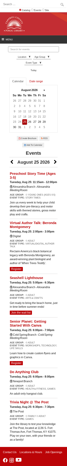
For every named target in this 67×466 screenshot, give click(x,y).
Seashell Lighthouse (26, 278)
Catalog (26, 10)
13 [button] (34, 111)
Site (47, 10)
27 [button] (19, 100)
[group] (33, 109)
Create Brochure (28, 138)
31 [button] (39, 100)
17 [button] (19, 116)
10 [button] (19, 111)
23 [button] (14, 121)
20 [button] (34, 116)
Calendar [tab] (18, 81)
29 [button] (29, 100)
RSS (45, 138)
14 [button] (39, 111)
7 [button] (39, 106)
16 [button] (14, 116)
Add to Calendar (34, 145)
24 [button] (19, 121)
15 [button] (44, 111)
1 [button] (44, 100)
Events (37, 10)
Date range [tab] (36, 81)
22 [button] (44, 116)
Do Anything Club (24, 372)
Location (22, 57)
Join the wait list (21, 312)
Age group (40, 57)
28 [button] (24, 100)
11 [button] (24, 111)
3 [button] (19, 106)
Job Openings (53, 452)
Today (34, 70)
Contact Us (9, 452)
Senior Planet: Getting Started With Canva (28, 323)
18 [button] (24, 116)
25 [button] (24, 121)
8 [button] (44, 106)
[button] (11, 162)
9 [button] (14, 111)
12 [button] (29, 111)
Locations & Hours (31, 452)
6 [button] (35, 106)
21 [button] (39, 116)
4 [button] (24, 106)
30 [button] (34, 100)
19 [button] (29, 116)
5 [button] (30, 106)
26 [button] (14, 100)
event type (31, 62)
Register (16, 269)
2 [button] (14, 106)
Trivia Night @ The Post (29, 402)
